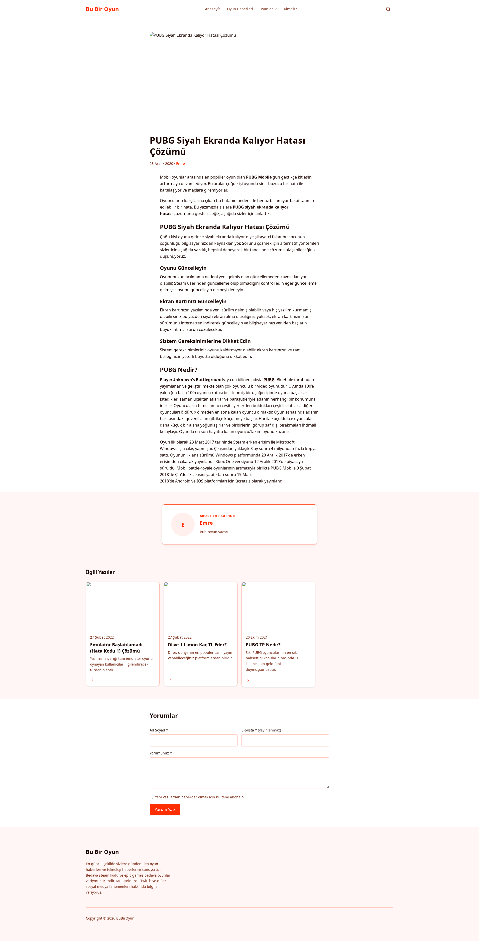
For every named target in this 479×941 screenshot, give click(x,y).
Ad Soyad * (159, 730)
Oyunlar (266, 8)
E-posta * (261, 730)
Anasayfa (213, 8)
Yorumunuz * (161, 753)
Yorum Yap (165, 809)
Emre (206, 522)
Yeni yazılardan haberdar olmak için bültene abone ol (199, 797)
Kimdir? (290, 8)
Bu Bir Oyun (102, 8)
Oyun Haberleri (240, 8)
